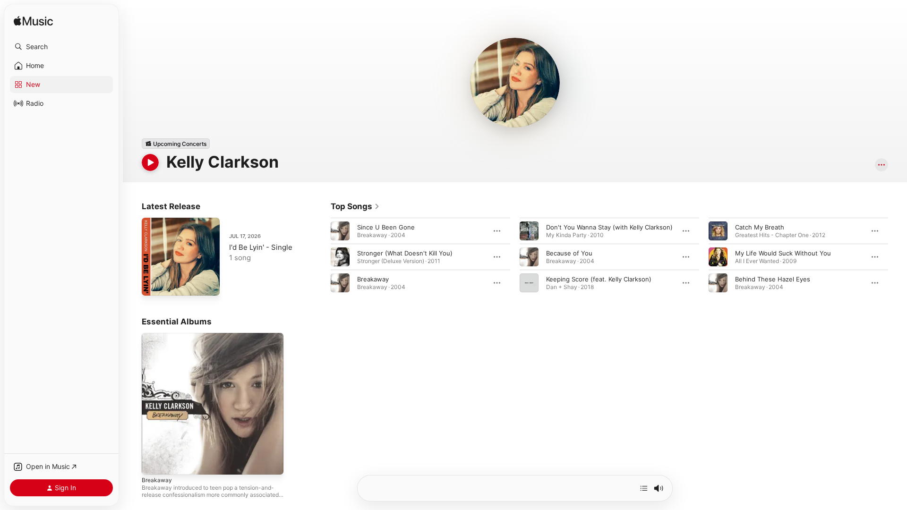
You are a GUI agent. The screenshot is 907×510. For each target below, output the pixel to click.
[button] (61, 47)
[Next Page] (897, 257)
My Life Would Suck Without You (783, 253)
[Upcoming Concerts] (176, 143)
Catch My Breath (759, 227)
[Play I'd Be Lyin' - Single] (153, 284)
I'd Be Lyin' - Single (260, 247)
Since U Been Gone (386, 227)
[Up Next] (644, 488)
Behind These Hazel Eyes (772, 279)
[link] (355, 206)
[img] (33, 21)
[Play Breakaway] (153, 463)
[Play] (150, 162)
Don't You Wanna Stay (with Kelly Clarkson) (609, 227)
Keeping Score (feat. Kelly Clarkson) (598, 279)
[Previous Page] (321, 257)
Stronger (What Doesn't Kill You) (405, 253)
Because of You (569, 253)
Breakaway (373, 279)
